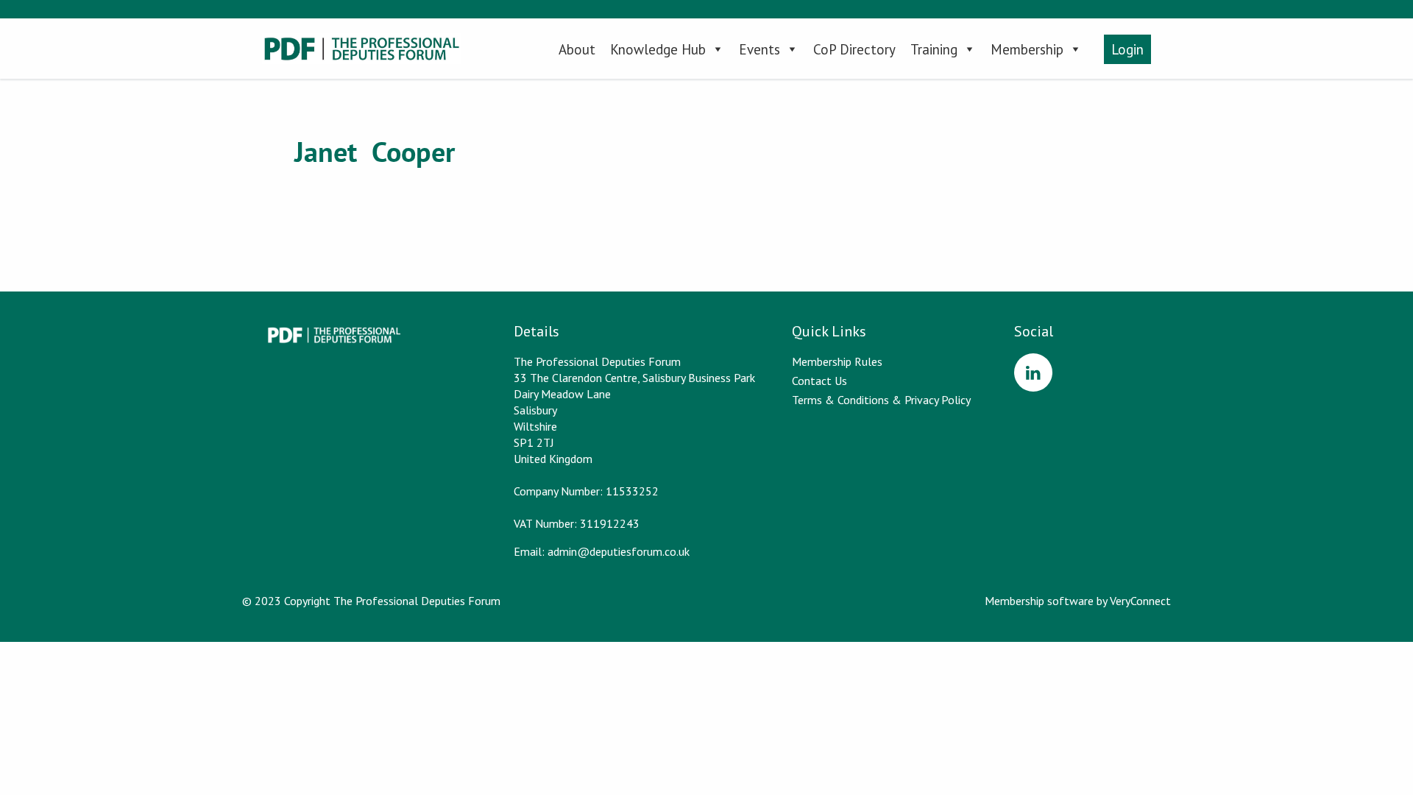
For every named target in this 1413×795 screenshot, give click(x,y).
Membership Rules (837, 361)
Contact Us (819, 380)
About (577, 49)
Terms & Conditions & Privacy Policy (881, 399)
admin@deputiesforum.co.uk (619, 551)
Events (759, 49)
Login (1127, 49)
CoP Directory (854, 49)
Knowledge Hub (658, 49)
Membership (1027, 49)
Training (933, 49)
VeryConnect (1140, 600)
